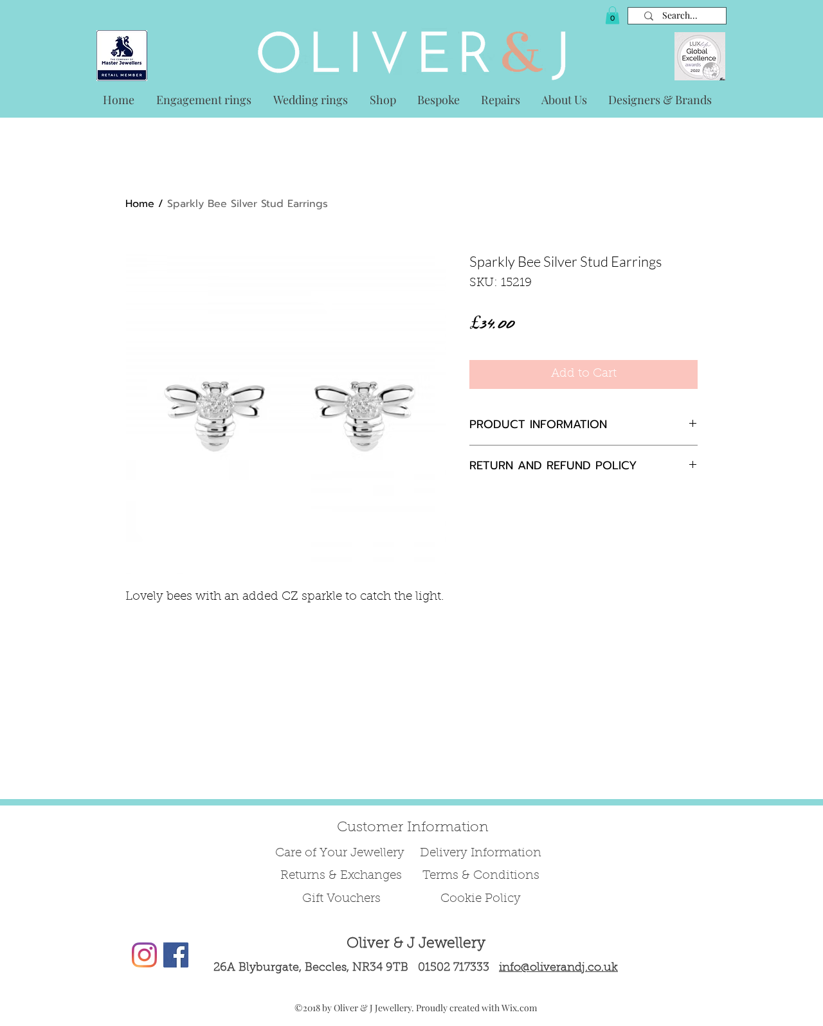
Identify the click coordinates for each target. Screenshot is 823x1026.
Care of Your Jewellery (341, 853)
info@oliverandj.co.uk (558, 968)
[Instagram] (144, 955)
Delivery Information (480, 853)
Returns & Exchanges (341, 876)
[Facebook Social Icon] (175, 955)
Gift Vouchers (341, 899)
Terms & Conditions (480, 876)
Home (139, 204)
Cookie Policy (480, 899)
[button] (612, 15)
